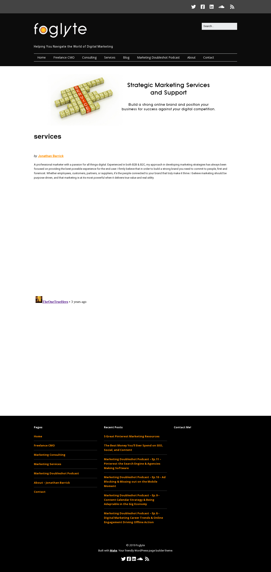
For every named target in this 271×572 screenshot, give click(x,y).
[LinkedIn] (211, 6)
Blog (126, 57)
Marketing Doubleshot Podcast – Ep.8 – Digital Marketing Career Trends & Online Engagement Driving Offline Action (133, 517)
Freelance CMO (64, 57)
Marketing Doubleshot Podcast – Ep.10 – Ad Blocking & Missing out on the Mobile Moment (135, 481)
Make (113, 550)
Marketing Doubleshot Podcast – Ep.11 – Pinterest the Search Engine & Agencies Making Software (132, 463)
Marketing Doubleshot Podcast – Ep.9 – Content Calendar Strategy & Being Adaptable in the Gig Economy (132, 499)
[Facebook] (203, 6)
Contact (208, 57)
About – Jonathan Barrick (52, 482)
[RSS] (232, 6)
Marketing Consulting (49, 455)
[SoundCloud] (221, 6)
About (191, 57)
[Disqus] (135, 237)
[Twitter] (194, 6)
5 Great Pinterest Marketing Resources (131, 436)
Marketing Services (47, 464)
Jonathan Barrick (51, 156)
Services (109, 57)
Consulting (89, 57)
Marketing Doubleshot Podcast (158, 57)
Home (41, 57)
